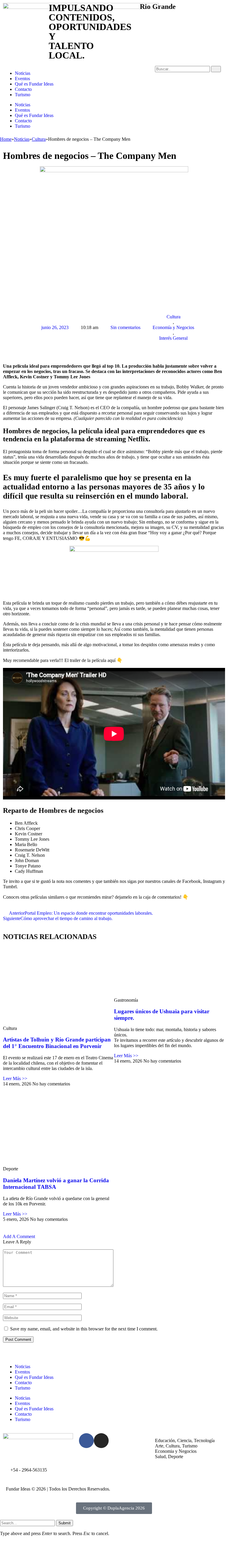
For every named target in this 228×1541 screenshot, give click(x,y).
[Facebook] (86, 1440)
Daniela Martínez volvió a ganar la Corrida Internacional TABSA (56, 1183)
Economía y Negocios (173, 327)
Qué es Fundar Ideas (34, 83)
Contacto (23, 89)
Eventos (22, 78)
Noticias (22, 73)
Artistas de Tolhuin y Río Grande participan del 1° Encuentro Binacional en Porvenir (57, 1042)
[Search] (216, 69)
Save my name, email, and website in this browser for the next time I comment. (84, 1328)
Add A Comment (19, 1236)
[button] (6, 305)
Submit (64, 1523)
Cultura (173, 316)
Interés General (173, 338)
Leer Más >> (15, 1078)
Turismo (22, 94)
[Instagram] (101, 1440)
